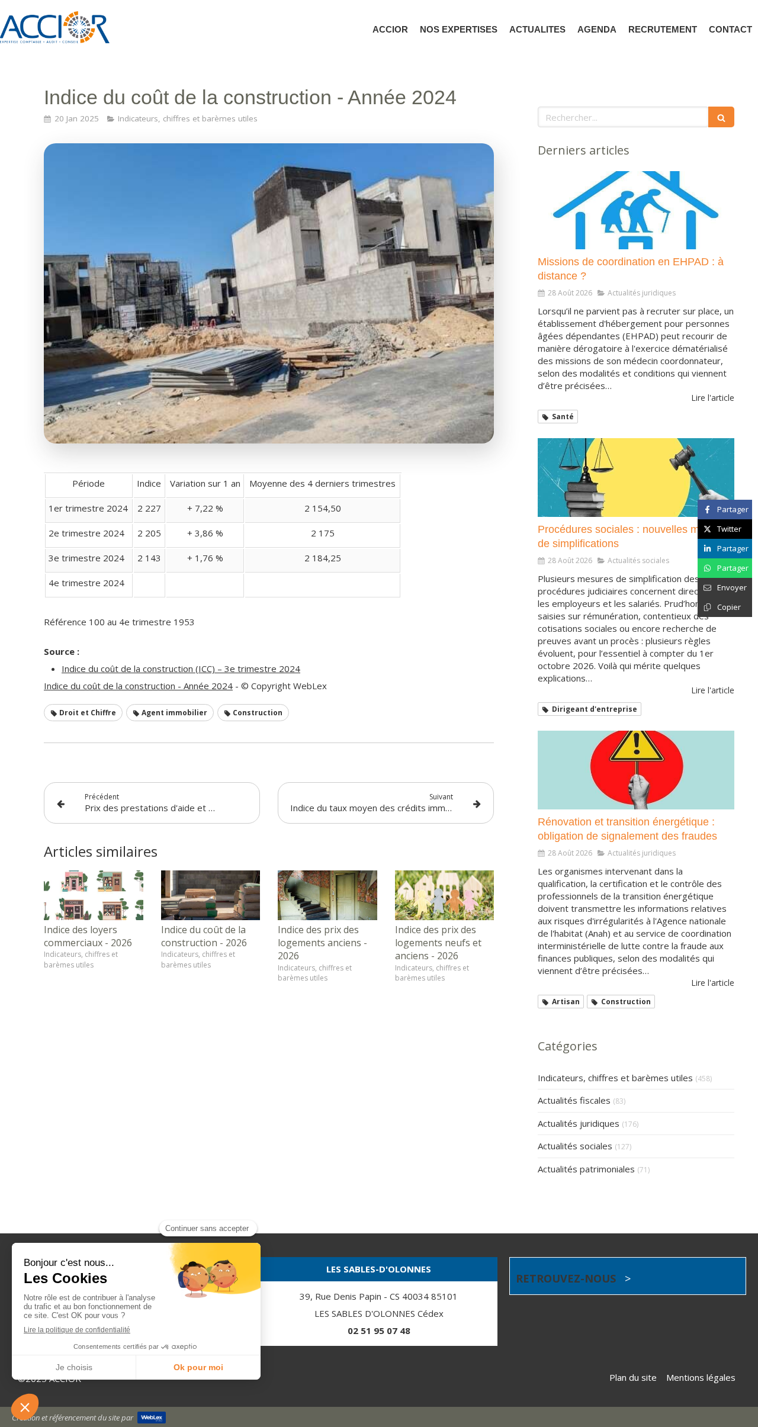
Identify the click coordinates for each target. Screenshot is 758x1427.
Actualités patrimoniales (586, 1169)
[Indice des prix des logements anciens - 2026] (327, 895)
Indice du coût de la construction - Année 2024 (138, 686)
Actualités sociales (575, 1146)
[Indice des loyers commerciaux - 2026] (93, 895)
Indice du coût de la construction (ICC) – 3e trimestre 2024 (181, 668)
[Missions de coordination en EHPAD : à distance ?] (636, 210)
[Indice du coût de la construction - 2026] (211, 895)
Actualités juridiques (578, 1123)
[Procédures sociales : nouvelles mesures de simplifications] (636, 477)
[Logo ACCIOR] (55, 40)
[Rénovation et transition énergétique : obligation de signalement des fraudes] (636, 770)
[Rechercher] (721, 117)
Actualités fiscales (574, 1100)
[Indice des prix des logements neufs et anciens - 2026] (444, 895)
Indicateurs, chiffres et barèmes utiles (615, 1078)
